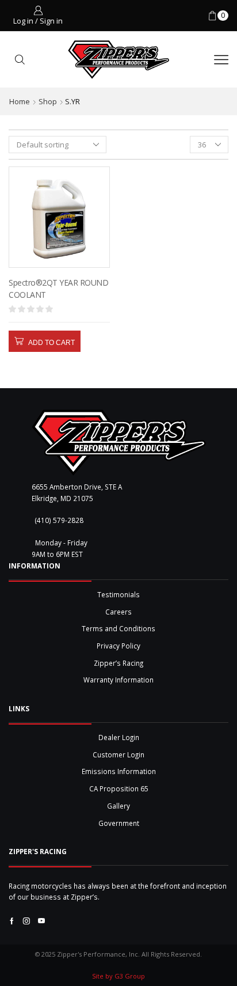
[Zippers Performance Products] (119, 442)
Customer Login (118, 754)
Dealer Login (118, 737)
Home (19, 101)
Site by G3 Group (118, 976)
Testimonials (118, 594)
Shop (48, 101)
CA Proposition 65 (118, 788)
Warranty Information (118, 679)
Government (118, 823)
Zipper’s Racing (118, 663)
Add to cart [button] (51, 343)
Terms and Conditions (118, 628)
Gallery (118, 805)
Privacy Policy (118, 645)
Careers (118, 611)
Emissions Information (119, 771)
